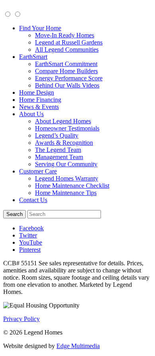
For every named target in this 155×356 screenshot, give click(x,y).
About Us (31, 114)
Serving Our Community (66, 164)
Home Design (36, 92)
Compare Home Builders (66, 71)
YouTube (30, 242)
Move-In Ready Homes (64, 35)
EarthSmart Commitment (66, 63)
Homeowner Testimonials (67, 128)
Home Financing (40, 99)
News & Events (39, 106)
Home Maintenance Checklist (72, 185)
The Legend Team (58, 149)
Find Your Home (40, 28)
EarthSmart (33, 56)
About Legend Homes (63, 121)
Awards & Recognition (64, 142)
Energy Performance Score (69, 78)
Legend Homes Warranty (66, 178)
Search (14, 214)
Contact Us (33, 199)
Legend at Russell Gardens (69, 42)
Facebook (31, 228)
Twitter (28, 235)
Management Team (59, 157)
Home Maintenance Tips (66, 192)
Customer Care (38, 171)
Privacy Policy (21, 318)
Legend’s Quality (56, 135)
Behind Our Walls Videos (67, 85)
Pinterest (30, 249)
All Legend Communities (67, 49)
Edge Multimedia (78, 345)
